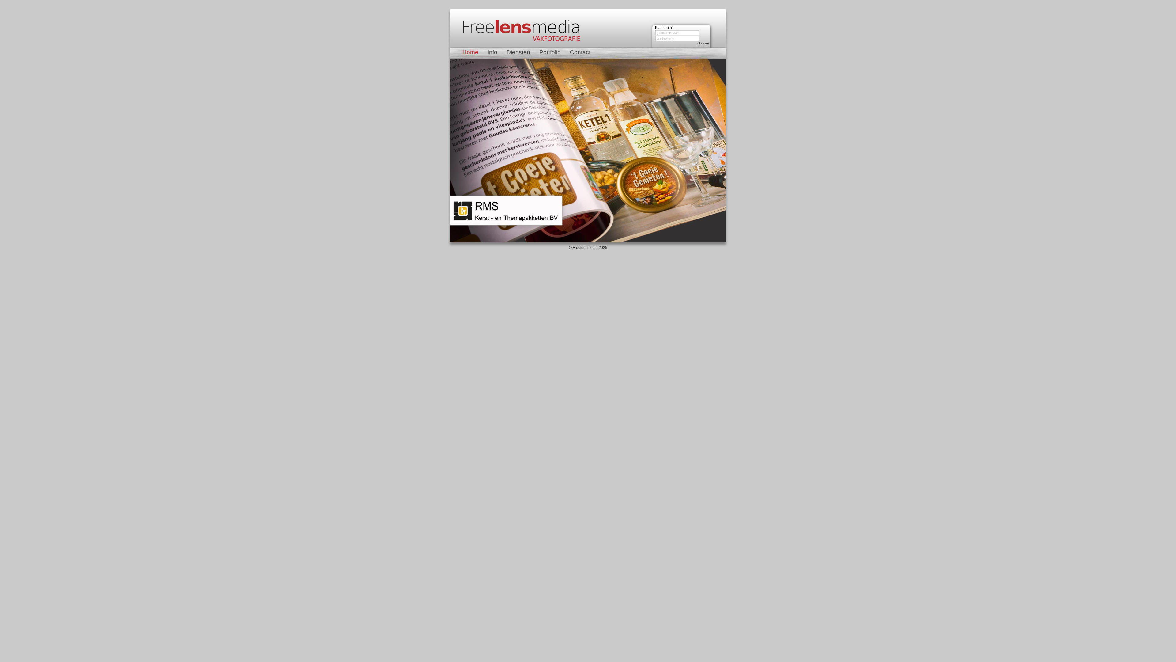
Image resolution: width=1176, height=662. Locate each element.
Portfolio (550, 52)
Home (470, 52)
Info (492, 52)
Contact (580, 52)
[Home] (521, 41)
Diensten (518, 52)
